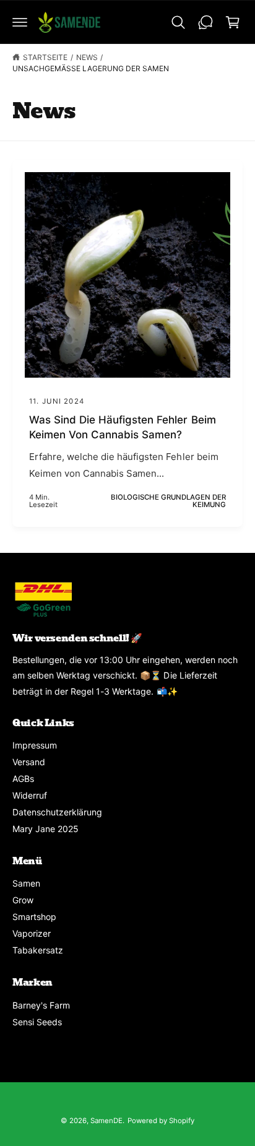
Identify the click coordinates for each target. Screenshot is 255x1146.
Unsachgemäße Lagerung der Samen (90, 68)
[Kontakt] (205, 22)
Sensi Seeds (37, 1022)
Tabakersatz (37, 950)
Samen (26, 883)
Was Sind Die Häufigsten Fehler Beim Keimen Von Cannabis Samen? (122, 427)
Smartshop (34, 916)
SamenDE (106, 1120)
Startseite (45, 57)
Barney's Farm (41, 1005)
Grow (22, 900)
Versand (28, 762)
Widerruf (29, 795)
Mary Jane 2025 (45, 828)
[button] (19, 22)
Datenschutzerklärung (57, 812)
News (87, 57)
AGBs (23, 778)
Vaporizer (31, 933)
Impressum (34, 745)
